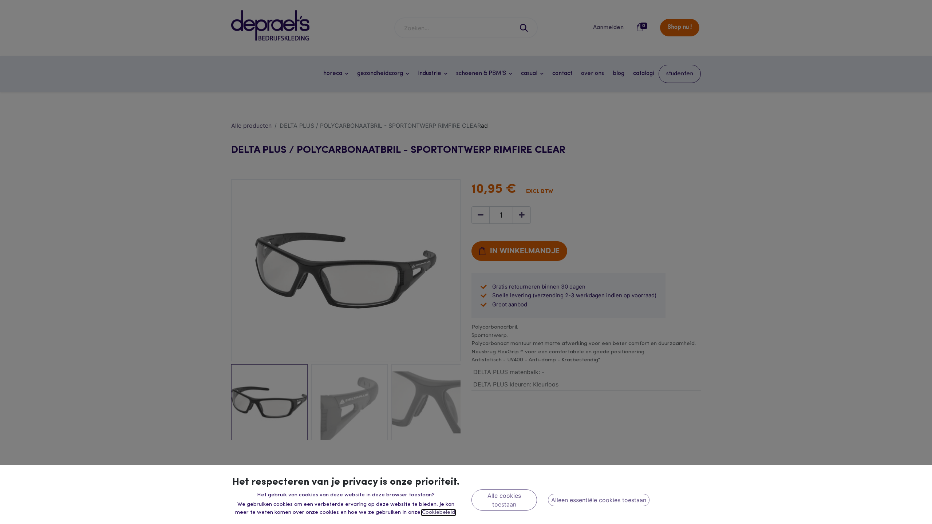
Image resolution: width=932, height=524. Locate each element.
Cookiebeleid (438, 512)
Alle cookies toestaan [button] (504, 500)
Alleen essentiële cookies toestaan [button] (598, 500)
